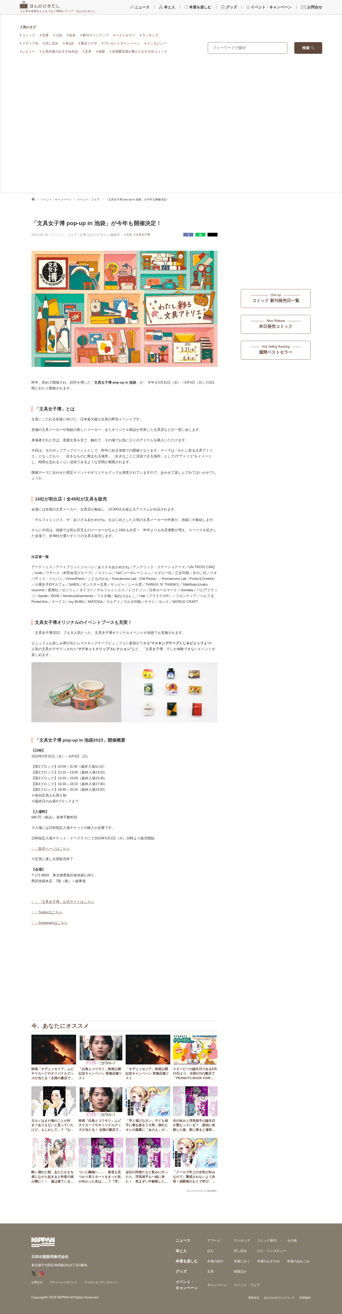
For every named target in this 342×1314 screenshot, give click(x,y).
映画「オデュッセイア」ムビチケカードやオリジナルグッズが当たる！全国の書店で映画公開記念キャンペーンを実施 (52, 1074)
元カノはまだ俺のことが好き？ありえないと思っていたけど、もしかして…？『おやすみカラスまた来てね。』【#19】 (52, 1125)
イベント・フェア (88, 199)
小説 (59, 35)
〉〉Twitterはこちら (46, 912)
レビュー (28, 51)
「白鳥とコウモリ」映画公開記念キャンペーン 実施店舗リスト (100, 1073)
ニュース (183, 1240)
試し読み (51, 43)
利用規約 (305, 1297)
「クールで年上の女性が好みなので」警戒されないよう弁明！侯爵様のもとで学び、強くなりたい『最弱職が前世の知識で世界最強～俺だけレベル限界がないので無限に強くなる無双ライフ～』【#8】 (194, 1177)
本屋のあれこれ (298, 1261)
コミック (28, 35)
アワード (213, 1240)
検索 (306, 48)
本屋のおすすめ (268, 1261)
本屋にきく (242, 1261)
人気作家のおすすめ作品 (60, 51)
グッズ (181, 1271)
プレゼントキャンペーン (122, 43)
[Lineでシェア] (200, 234)
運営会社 (253, 1297)
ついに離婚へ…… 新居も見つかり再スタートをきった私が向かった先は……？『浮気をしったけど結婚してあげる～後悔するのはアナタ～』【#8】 (100, 1177)
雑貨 (101, 51)
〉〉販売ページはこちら (50, 849)
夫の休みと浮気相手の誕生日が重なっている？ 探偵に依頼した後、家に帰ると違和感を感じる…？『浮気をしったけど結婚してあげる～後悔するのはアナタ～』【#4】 (194, 1125)
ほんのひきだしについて (279, 1297)
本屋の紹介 (215, 1261)
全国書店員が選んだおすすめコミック (139, 51)
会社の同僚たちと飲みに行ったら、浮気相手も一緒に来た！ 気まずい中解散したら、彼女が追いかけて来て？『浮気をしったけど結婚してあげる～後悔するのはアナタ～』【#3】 (147, 1177)
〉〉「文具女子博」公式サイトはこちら (62, 902)
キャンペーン (217, 1285)
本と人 (181, 1251)
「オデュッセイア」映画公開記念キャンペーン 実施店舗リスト (147, 1073)
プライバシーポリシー (63, 1282)
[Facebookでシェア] (188, 234)
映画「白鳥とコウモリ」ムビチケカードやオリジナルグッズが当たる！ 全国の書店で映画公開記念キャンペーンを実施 (100, 1125)
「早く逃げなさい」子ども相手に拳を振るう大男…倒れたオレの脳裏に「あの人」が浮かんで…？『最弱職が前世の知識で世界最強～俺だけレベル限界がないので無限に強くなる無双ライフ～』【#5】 (147, 1125)
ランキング (150, 35)
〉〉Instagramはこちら (49, 923)
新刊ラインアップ (96, 35)
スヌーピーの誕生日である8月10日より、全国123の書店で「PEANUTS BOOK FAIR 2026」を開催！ (195, 1074)
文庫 (45, 35)
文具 (88, 51)
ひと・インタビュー (271, 1251)
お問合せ (37, 1282)
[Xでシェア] (213, 234)
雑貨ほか (240, 1271)
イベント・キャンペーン (56, 199)
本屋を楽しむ (187, 1261)
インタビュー (156, 43)
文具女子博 (143, 234)
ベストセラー (125, 35)
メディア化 (30, 43)
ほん (210, 1251)
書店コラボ (89, 43)
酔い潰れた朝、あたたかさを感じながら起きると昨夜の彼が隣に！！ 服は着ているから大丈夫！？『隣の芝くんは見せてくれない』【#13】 (52, 1177)
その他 (292, 1240)
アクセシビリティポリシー (101, 1282)
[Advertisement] (171, 100)
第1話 (69, 43)
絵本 (72, 35)
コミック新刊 (267, 1240)
